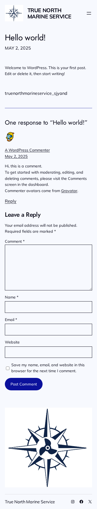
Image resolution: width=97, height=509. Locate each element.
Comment (15, 241)
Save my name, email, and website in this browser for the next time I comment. (48, 368)
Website (12, 342)
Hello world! (25, 38)
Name (11, 297)
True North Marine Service (49, 13)
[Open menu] (89, 13)
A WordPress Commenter (27, 150)
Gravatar (69, 190)
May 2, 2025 (16, 156)
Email (11, 319)
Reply (10, 201)
